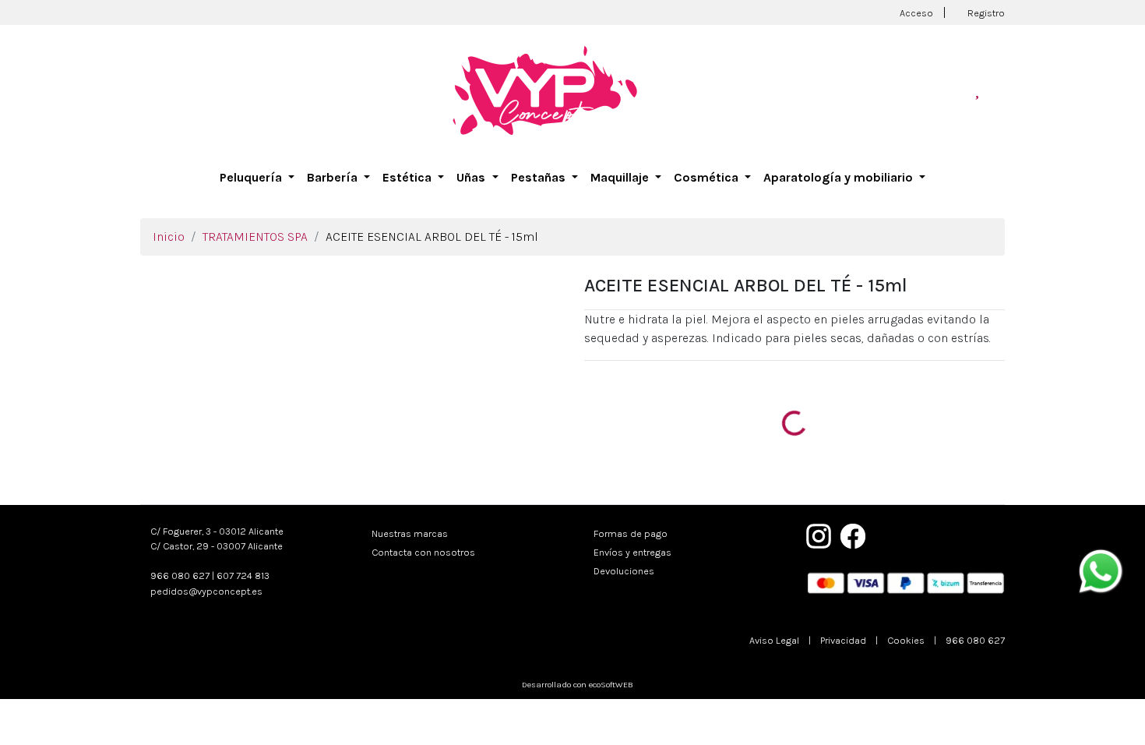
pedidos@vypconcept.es (206, 591)
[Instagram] (818, 535)
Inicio (169, 236)
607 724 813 (243, 575)
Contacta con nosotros (423, 552)
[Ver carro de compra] (998, 90)
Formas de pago (631, 533)
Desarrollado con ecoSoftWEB (576, 685)
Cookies (906, 640)
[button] (257, 177)
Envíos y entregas (632, 552)
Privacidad (843, 640)
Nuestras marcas (410, 533)
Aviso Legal (774, 640)
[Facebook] (852, 535)
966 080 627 (180, 575)
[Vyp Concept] (545, 89)
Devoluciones (624, 571)
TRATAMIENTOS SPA (255, 236)
